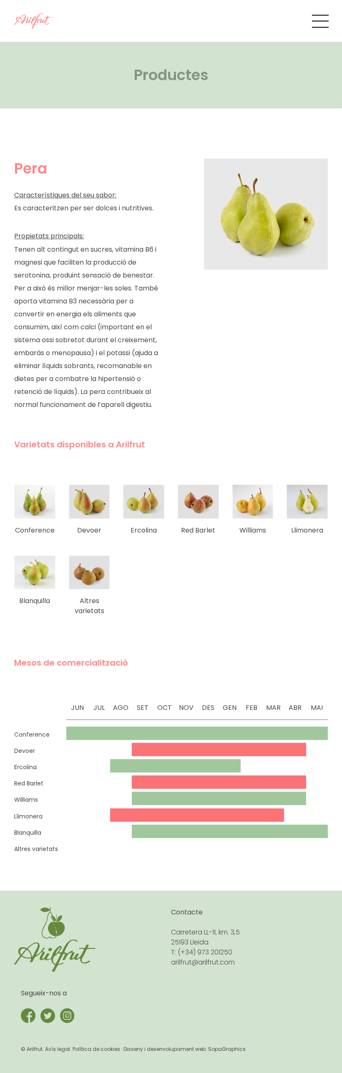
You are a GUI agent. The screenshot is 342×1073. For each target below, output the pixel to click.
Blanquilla (34, 601)
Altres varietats (89, 606)
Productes (171, 75)
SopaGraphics (227, 1049)
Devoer (89, 530)
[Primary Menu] (320, 21)
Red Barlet (198, 530)
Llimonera (307, 530)
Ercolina (144, 530)
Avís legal (57, 1049)
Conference (35, 530)
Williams (252, 530)
